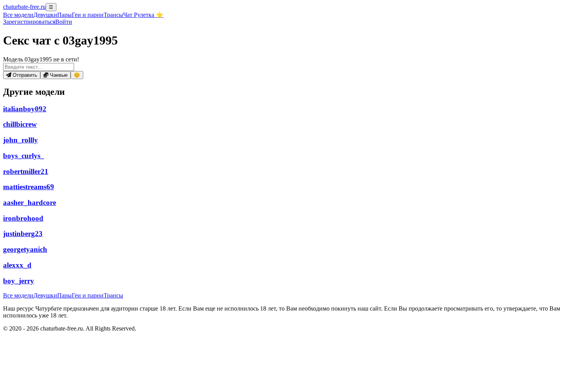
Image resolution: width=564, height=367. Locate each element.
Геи (88, 15)
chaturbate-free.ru (24, 6)
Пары (64, 15)
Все (18, 15)
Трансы (113, 15)
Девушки (45, 15)
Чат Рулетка (143, 15)
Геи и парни (88, 295)
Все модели (18, 295)
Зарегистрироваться (29, 21)
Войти (63, 21)
